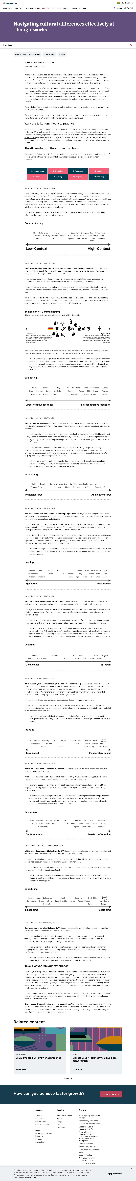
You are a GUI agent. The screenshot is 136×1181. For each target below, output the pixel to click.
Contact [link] (82, 8)
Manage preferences (113, 1174)
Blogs (59, 1122)
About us (39, 1115)
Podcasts (61, 1128)
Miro (36, 118)
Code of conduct (86, 1144)
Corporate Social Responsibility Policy (87, 1128)
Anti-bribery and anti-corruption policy (87, 1159)
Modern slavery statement (90, 1124)
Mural (26, 118)
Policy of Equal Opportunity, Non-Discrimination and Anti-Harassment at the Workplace (88, 1136)
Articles (60, 1118)
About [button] (74, 8)
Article (62, 54)
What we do (40, 1118)
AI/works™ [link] (19, 8)
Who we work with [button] (32, 8)
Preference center (64, 1115)
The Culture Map (32, 94)
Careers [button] (66, 8)
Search (119, 8)
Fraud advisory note (87, 1163)
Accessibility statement (88, 1121)
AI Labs (38, 1128)
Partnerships (40, 1122)
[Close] (131, 1169)
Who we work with (42, 1125)
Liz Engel (50, 62)
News (37, 1131)
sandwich (100, 453)
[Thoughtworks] (10, 2)
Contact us (39, 1142)
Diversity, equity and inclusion (27, 54)
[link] (111, 1094)
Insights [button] (45, 8)
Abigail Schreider (34, 62)
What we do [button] (8, 8)
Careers (38, 1139)
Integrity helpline (85, 1147)
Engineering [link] (56, 8)
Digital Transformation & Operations (47, 88)
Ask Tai (130, 8)
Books (60, 1125)
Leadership (49, 54)
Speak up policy (85, 1155)
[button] (68, 1080)
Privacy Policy (30, 1177)
